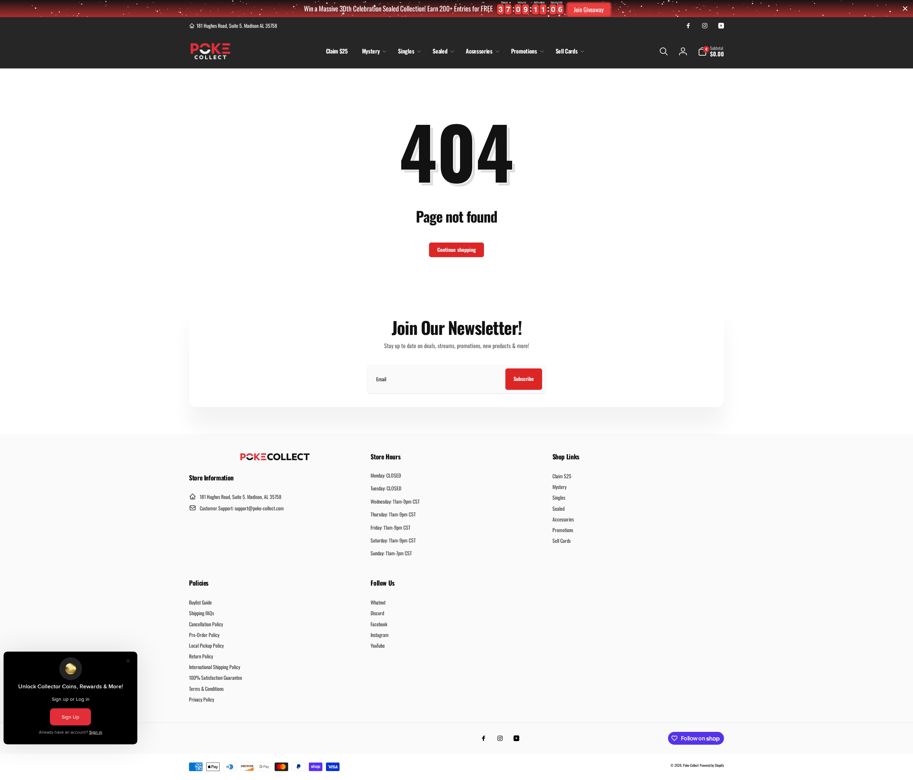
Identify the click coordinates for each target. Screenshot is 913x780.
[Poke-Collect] (275, 458)
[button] (373, 51)
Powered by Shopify (712, 765)
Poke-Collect (691, 765)
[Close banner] (905, 8)
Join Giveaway (589, 9)
